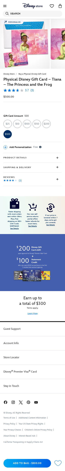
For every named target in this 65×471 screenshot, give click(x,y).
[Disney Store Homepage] (32, 6)
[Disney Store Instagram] (13, 402)
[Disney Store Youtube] (36, 402)
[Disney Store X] (21, 402)
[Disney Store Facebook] (5, 402)
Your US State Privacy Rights (31, 424)
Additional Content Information (32, 418)
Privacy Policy (9, 424)
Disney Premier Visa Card (20, 371)
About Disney (9, 436)
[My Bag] (60, 6)
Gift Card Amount (16, 115)
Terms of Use (9, 418)
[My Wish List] (52, 6)
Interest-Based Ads (27, 436)
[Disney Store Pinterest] (28, 402)
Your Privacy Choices (12, 430)
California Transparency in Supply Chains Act (23, 442)
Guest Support (11, 329)
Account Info (11, 343)
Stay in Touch (11, 386)
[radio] (8, 124)
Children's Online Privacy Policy (38, 430)
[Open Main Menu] (5, 6)
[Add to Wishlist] (58, 463)
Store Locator (11, 357)
